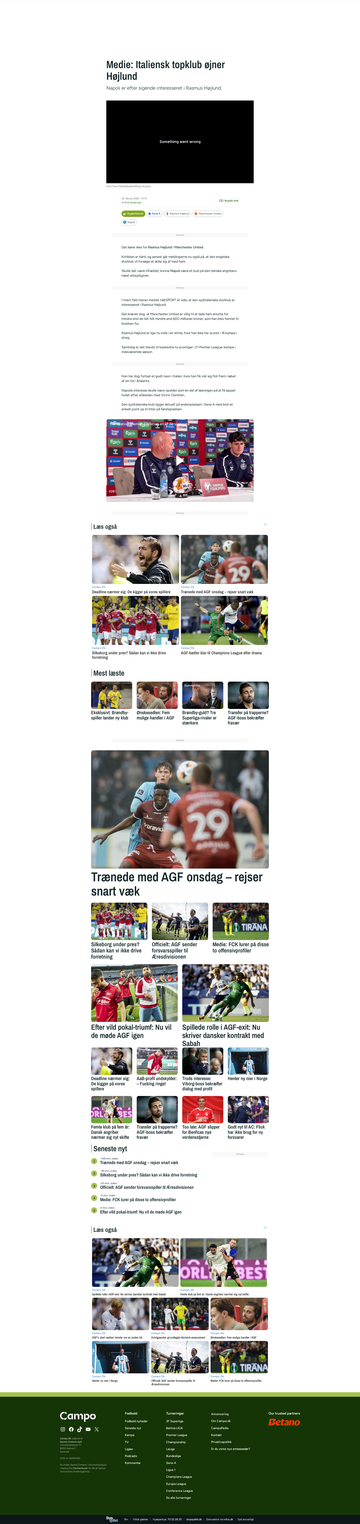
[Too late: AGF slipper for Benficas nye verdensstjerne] (202, 1109)
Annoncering (220, 1414)
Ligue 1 (171, 1470)
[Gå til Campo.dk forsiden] (78, 1421)
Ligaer (129, 1449)
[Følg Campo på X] (96, 1429)
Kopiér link (231, 200)
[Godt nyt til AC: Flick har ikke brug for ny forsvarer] (248, 1109)
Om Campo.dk (221, 1421)
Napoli (131, 222)
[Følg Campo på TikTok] (79, 1429)
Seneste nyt (133, 1428)
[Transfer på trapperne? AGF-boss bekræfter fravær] (248, 695)
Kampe (129, 1435)
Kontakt (216, 1435)
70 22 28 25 (175, 1519)
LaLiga (170, 1449)
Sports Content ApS (71, 1441)
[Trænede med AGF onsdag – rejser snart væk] (180, 809)
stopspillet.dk (194, 1519)
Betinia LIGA (174, 1428)
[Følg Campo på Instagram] (63, 1429)
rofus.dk (228, 1519)
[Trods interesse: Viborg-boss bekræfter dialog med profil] (202, 1061)
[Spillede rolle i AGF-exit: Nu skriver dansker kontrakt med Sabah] (225, 993)
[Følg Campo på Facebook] (71, 1429)
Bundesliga (173, 1456)
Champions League (179, 1477)
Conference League (179, 1491)
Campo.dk (65, 1438)
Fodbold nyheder (136, 1421)
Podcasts (131, 1456)
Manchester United (210, 213)
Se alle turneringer (178, 1497)
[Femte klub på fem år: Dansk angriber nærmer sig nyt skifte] (111, 1109)
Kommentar (133, 1463)
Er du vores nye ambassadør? (230, 1449)
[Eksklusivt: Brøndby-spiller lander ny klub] (111, 695)
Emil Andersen (133, 202)
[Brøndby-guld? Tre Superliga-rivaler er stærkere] (202, 695)
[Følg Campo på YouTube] (88, 1429)
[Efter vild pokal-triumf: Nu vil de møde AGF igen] (134, 993)
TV (127, 1442)
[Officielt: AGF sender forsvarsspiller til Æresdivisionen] (180, 921)
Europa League (176, 1484)
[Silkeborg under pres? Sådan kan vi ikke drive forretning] (119, 921)
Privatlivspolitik (221, 1442)
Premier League (176, 1435)
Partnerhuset (80, 1468)
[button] (180, 460)
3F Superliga (174, 1421)
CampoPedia (219, 1428)
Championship (176, 1442)
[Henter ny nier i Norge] (248, 1061)
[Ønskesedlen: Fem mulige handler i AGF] (157, 695)
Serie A (156, 213)
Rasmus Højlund (179, 213)
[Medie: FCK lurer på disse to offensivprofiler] (241, 921)
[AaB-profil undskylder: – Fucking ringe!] (157, 1061)
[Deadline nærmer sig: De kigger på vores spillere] (111, 1061)
